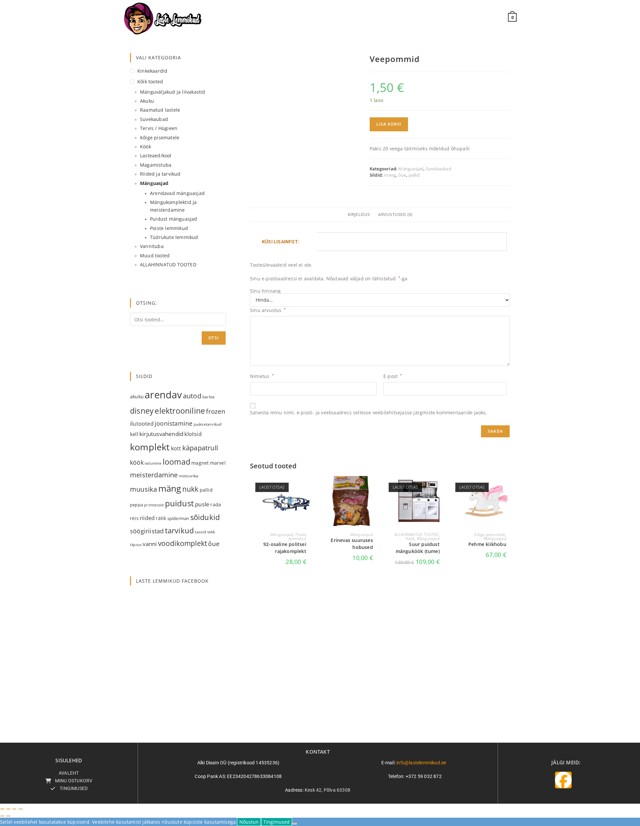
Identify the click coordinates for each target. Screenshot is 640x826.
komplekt (150, 447)
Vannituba (152, 246)
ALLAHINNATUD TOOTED (416, 534)
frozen (215, 411)
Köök (410, 538)
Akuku (147, 101)
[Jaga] (14, 809)
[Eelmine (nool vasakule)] (2, 816)
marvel (218, 463)
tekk (211, 532)
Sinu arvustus (268, 310)
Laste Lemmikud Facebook (172, 581)
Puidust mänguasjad (173, 219)
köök (137, 462)
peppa (136, 505)
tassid (200, 532)
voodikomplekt (182, 543)
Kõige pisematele (489, 534)
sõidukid (205, 517)
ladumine (153, 463)
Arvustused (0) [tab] (395, 214)
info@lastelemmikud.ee (421, 762)
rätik (161, 518)
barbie (208, 396)
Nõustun (249, 822)
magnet (200, 463)
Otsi (213, 338)
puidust (179, 503)
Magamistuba (155, 165)
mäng (390, 175)
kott (176, 448)
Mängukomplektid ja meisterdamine (173, 206)
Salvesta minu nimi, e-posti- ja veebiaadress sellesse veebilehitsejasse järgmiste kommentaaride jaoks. (368, 412)
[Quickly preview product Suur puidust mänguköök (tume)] (441, 487)
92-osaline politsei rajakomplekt (284, 547)
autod (192, 395)
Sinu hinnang (265, 291)
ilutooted (142, 423)
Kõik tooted (150, 81)
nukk (190, 489)
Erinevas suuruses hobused (352, 543)
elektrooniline (180, 410)
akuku (137, 396)
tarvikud (179, 530)
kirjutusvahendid (161, 434)
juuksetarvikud (208, 424)
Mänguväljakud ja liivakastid (172, 92)
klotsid (192, 434)
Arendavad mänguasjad (177, 193)
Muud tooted (155, 255)
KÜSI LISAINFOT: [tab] (280, 241)
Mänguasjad (410, 169)
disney (142, 410)
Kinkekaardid (152, 71)
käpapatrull (200, 447)
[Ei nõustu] (294, 823)
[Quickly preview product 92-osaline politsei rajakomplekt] (308, 487)
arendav (163, 394)
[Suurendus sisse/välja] (2, 809)
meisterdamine (154, 474)
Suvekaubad (438, 169)
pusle (202, 504)
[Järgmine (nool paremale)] (8, 816)
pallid (414, 175)
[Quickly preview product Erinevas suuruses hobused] (374, 487)
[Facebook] (563, 780)
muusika (143, 489)
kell (134, 434)
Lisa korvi (388, 124)
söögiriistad (147, 531)
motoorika (189, 476)
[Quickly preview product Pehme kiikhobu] (508, 487)
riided (147, 518)
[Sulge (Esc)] (20, 809)
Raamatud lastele (160, 110)
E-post (392, 376)
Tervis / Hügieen (158, 128)
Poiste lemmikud (297, 536)
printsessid (154, 504)
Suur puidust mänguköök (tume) (418, 547)
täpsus (136, 544)
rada (215, 504)
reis (134, 518)
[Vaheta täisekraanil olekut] (8, 809)
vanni (150, 544)
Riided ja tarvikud (160, 174)
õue (402, 175)
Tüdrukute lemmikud (174, 237)
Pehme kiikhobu (487, 544)
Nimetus (262, 376)
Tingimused (276, 822)
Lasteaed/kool (156, 155)
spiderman (178, 518)
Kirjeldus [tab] (359, 214)
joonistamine (173, 423)
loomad (176, 461)
